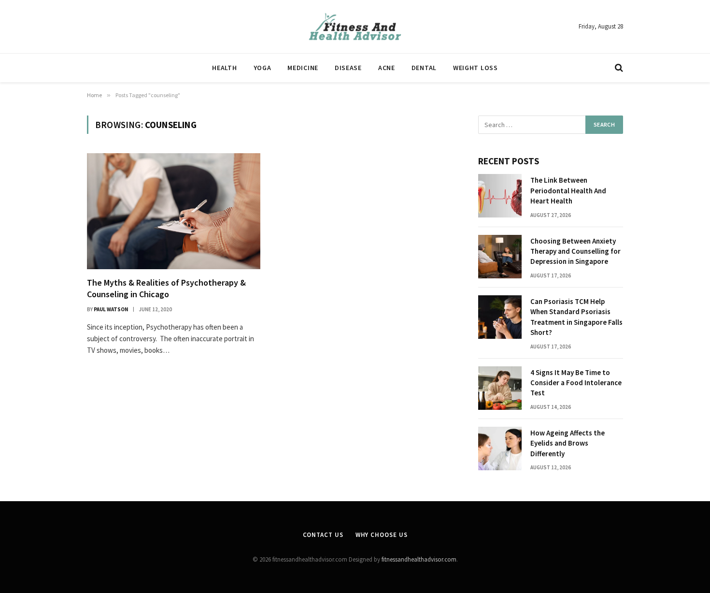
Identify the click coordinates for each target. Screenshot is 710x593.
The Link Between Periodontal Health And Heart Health (568, 190)
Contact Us (323, 535)
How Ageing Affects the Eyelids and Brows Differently (567, 443)
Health (224, 67)
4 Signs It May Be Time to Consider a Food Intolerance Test (576, 383)
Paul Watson (111, 309)
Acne (386, 67)
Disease (348, 67)
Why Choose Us (381, 535)
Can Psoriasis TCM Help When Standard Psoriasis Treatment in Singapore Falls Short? (576, 317)
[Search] (618, 68)
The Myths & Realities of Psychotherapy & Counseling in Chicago (166, 288)
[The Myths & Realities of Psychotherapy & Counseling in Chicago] (173, 211)
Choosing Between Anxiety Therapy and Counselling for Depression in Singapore (575, 251)
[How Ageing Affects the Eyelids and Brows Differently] (500, 448)
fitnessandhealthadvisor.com (419, 559)
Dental (424, 67)
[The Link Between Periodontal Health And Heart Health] (500, 195)
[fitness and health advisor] (354, 26)
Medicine (302, 67)
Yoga (262, 67)
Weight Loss (475, 67)
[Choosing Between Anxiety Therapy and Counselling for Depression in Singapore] (500, 256)
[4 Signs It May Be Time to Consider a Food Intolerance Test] (500, 388)
